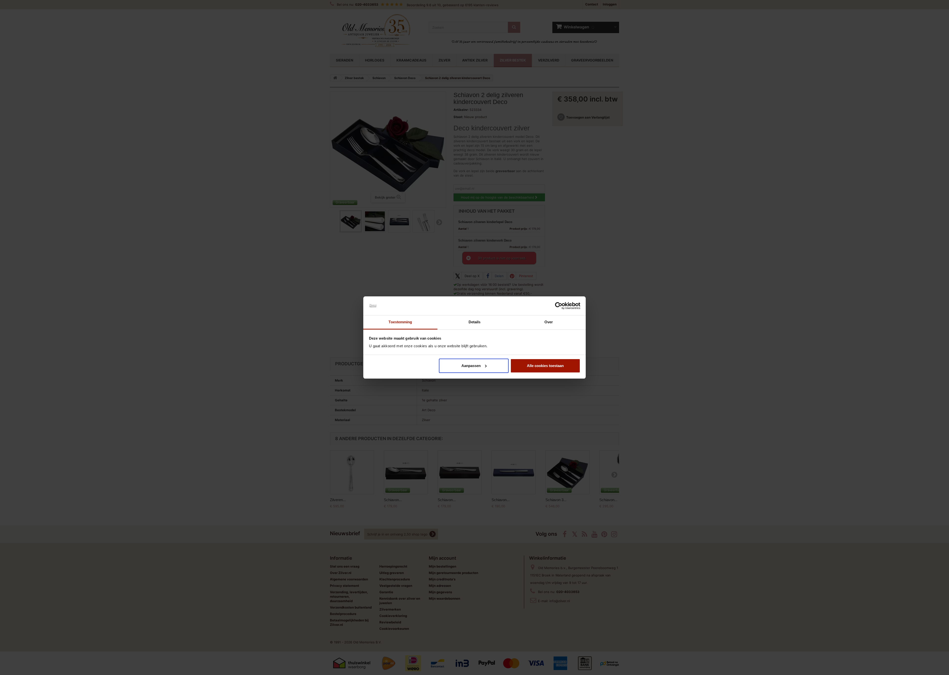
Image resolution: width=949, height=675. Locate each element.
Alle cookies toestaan (545, 366)
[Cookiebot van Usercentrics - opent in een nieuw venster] (558, 305)
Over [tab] (548, 322)
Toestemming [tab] (400, 322)
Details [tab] (475, 322)
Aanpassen (471, 366)
